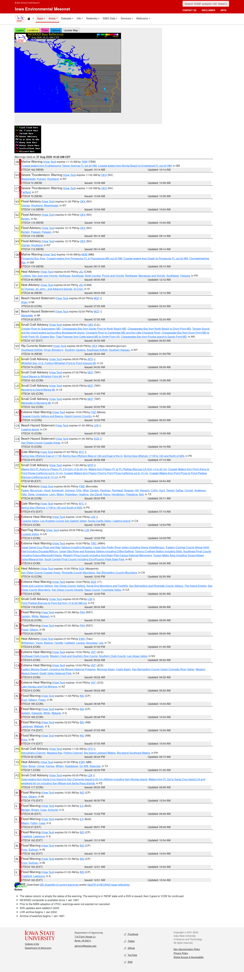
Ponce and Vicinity (113, 276)
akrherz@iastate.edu (85, 945)
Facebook (132, 934)
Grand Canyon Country (77, 416)
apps (223, 10)
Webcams (142, 18)
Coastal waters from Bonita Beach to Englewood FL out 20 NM (134, 165)
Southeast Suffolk (97, 350)
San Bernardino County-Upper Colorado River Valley (163, 669)
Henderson (118, 494)
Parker (25, 490)
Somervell (58, 490)
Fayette (58, 643)
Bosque (128, 490)
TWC (94, 543)
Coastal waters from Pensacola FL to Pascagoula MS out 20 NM (84, 258)
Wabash (44, 616)
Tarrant (170, 490)
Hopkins (83, 494)
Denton (94, 490)
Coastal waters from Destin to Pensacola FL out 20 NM (155, 258)
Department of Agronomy (38, 947)
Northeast (64, 276)
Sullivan (33, 849)
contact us (189, 10)
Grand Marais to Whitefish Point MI (41, 376)
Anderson (200, 490)
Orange (25, 205)
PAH (82, 612)
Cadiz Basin (123, 669)
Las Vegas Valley (137, 656)
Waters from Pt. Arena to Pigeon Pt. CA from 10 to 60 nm (54, 469)
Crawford (26, 836)
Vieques (185, 276)
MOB (84, 254)
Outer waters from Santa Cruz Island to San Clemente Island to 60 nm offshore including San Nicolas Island (84, 779)
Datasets (66, 18)
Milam (60, 494)
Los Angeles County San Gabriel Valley (63, 521)
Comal (40, 766)
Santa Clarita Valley (99, 521)
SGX (96, 439)
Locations (33, 30)
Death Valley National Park (55, 673)
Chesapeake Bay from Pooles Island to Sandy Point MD (154, 336)
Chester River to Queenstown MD (41, 329)
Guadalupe (71, 766)
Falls (24, 494)
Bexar (32, 766)
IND (82, 696)
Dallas (179, 490)
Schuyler (53, 810)
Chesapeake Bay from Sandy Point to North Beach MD (94, 329)
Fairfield (26, 192)
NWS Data (109, 18)
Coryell (189, 490)
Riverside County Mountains (78, 572)
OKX (104, 175)
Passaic (36, 232)
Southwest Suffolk (31, 350)
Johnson (70, 490)
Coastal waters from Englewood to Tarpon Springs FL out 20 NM (59, 165)
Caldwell (69, 643)
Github (131, 948)
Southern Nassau (119, 350)
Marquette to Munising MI (36, 403)
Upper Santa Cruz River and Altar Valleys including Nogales (56, 547)
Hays (24, 766)
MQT (97, 298)
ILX (82, 806)
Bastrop (48, 643)
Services (126, 18)
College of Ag (32, 943)
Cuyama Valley (30, 521)
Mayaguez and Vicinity (151, 276)
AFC (81, 452)
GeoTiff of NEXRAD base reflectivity (108, 885)
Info (79, 18)
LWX (90, 325)
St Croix (78, 289)
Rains (106, 494)
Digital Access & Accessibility (189, 957)
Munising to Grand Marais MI (38, 389)
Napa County (92, 590)
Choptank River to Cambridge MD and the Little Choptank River (123, 332)
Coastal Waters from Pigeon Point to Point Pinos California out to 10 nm (106, 473)
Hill (137, 490)
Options (55, 30)
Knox (24, 700)
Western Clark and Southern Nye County (74, 656)
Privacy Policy (181, 953)
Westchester (28, 179)
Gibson (34, 629)
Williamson (27, 643)
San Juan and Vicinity (44, 276)
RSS (129, 962)
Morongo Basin (106, 669)
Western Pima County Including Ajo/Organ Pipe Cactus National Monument (107, 555)
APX (90, 359)
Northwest (131, 276)
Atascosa (94, 766)
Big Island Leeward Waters (100, 753)
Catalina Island (30, 429)
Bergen (25, 219)
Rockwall (117, 490)
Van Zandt (96, 494)
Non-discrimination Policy (187, 949)
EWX (82, 639)
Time (45, 30)
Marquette (27, 315)
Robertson (71, 494)
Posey (24, 629)
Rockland (53, 179)
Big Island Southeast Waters (133, 753)
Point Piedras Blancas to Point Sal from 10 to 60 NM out (54, 603)
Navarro (145, 490)
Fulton (34, 823)
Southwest (172, 276)
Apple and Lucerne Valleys (37, 586)
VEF (93, 652)
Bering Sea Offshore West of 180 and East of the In (92, 456)
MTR (90, 465)
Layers (20, 30)
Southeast (77, 276)
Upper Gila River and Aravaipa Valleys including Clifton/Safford (96, 551)
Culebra (26, 276)
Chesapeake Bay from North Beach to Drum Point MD (159, 329)
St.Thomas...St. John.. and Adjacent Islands (46, 289)
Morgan (25, 810)
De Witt (84, 766)
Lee (101, 643)
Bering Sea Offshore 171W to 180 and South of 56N (51, 507)
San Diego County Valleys (69, 586)
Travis (39, 643)
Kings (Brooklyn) (53, 350)
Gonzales (91, 643)
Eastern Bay (47, 336)
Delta (31, 494)
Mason (25, 823)
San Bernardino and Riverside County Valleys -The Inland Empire (167, 586)
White (35, 616)
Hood (47, 490)
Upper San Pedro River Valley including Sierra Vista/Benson (128, 547)
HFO (90, 749)
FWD (82, 486)
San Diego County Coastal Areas (40, 442)
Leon (52, 494)
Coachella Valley (111, 590)
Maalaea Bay (54, 753)
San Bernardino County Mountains (116, 572)
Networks (91, 18)
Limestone (42, 494)
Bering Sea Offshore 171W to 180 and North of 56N (154, 456)
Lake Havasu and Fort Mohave (39, 686)
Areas (52, 18)
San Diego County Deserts (67, 590)
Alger (24, 302)
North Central (93, 276)
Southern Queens (75, 350)
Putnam (41, 179)
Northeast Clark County (34, 656)
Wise (86, 490)
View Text (49, 162)
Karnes (50, 766)
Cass (43, 810)
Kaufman (105, 490)
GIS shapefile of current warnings (59, 885)
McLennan (36, 490)
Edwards (37, 713)
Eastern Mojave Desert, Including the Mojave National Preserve (58, 669)
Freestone (132, 494)
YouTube (132, 955)
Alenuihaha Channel (33, 753)
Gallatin (25, 616)
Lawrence (27, 726)
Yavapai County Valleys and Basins (42, 416)
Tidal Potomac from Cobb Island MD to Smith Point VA (88, 336)
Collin (154, 490)
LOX (96, 425)
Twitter (131, 941)
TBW (84, 162)
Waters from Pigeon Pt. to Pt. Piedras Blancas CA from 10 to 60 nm (127, 469)
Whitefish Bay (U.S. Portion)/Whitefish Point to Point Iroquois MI (58, 363)
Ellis (78, 490)
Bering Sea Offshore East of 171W (41, 456)
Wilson (60, 766)
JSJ (81, 272)
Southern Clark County (112, 656)
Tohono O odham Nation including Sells (158, 551)
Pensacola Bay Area (33, 258)
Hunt (162, 490)
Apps (40, 18)
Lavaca (80, 643)
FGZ (93, 412)
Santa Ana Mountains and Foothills (107, 586)
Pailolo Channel (73, 753)
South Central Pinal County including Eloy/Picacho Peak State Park (84, 559)
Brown (35, 810)
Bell (141, 494)
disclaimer (208, 10)
